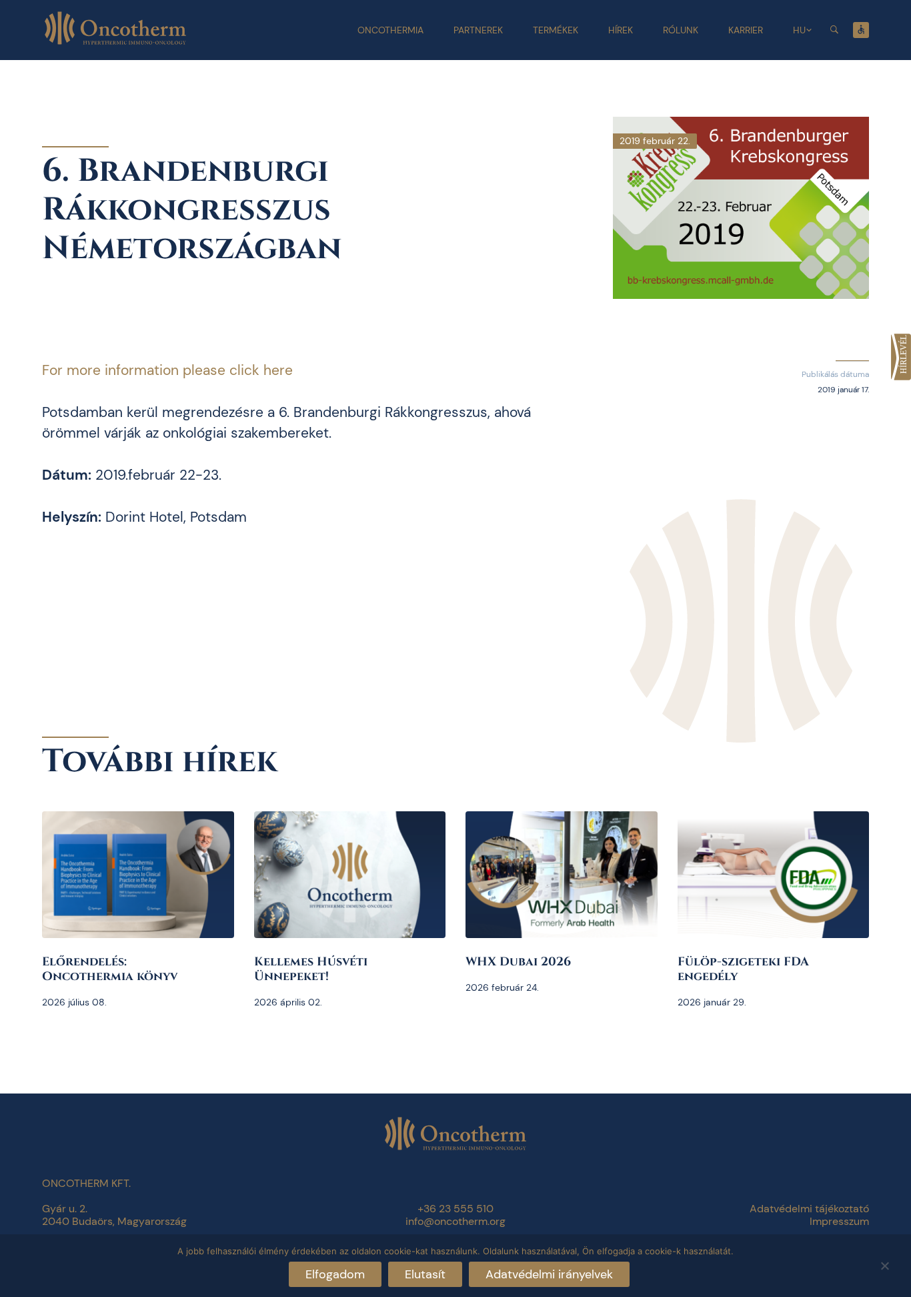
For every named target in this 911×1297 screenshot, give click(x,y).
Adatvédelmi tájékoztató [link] (809, 1209)
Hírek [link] (620, 30)
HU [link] (799, 30)
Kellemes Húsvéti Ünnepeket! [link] (310, 969)
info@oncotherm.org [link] (455, 1221)
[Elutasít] (884, 1264)
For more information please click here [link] (167, 370)
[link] (901, 357)
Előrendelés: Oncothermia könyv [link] (109, 969)
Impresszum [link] (839, 1221)
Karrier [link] (745, 30)
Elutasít (425, 1274)
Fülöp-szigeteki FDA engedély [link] (743, 969)
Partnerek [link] (478, 30)
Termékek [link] (555, 30)
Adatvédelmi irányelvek (549, 1274)
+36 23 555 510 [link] (455, 1209)
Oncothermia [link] (390, 30)
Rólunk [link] (680, 30)
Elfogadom (335, 1274)
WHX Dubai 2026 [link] (518, 961)
